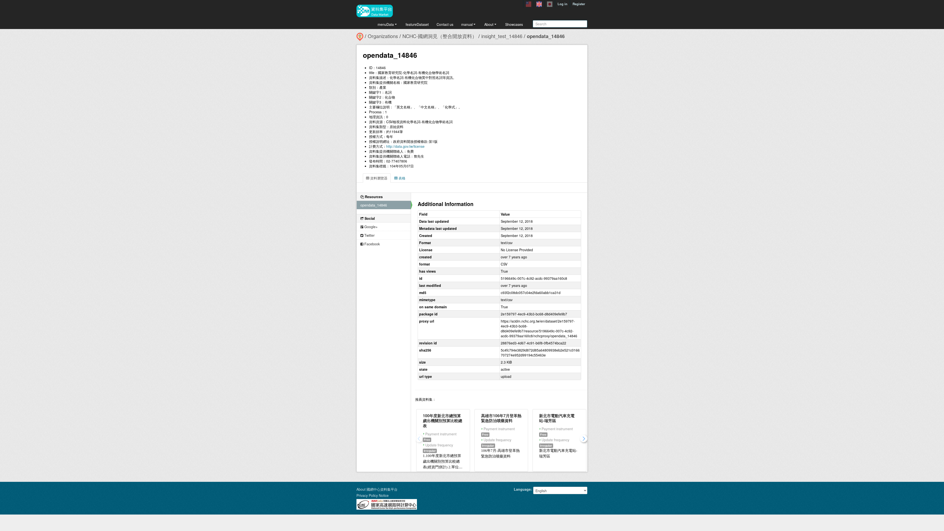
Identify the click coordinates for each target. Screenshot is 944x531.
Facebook (371, 243)
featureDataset (417, 24)
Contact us (445, 24)
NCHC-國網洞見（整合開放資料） (439, 36)
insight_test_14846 (501, 36)
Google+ (370, 226)
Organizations (383, 36)
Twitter (369, 235)
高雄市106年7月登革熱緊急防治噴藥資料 (501, 418)
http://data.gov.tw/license (405, 146)
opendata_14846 (546, 36)
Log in (562, 3)
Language (522, 489)
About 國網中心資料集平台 (377, 489)
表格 (401, 178)
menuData (386, 24)
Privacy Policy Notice (372, 495)
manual (467, 24)
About (488, 24)
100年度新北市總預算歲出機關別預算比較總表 (442, 421)
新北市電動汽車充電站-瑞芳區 (557, 418)
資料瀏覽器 (378, 178)
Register (579, 3)
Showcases (514, 24)
